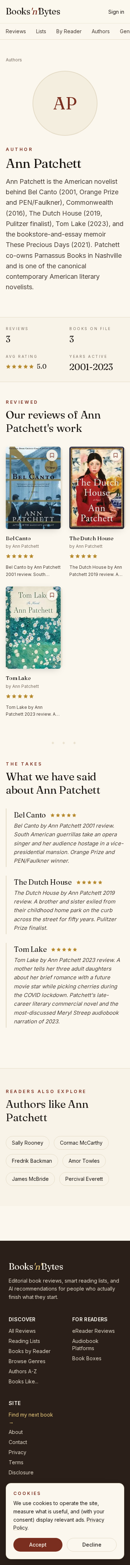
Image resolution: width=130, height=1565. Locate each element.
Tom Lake (30, 949)
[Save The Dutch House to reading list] (115, 455)
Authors (101, 31)
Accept (38, 1545)
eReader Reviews (93, 1331)
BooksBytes (33, 11)
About (16, 1432)
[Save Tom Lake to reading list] (52, 595)
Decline (91, 1545)
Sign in (116, 12)
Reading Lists (24, 1341)
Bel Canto (30, 814)
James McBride (30, 1179)
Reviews (16, 31)
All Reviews (22, 1331)
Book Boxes (86, 1358)
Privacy (17, 1452)
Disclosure (21, 1472)
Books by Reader (30, 1351)
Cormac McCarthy (81, 1143)
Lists (41, 31)
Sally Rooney (27, 1143)
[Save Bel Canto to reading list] (52, 455)
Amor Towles (84, 1161)
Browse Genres (27, 1361)
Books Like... (23, 1381)
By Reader (69, 31)
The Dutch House (43, 881)
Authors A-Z (23, 1371)
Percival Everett (84, 1179)
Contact (18, 1442)
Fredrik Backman (32, 1161)
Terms (16, 1462)
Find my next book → (31, 1418)
